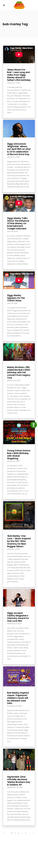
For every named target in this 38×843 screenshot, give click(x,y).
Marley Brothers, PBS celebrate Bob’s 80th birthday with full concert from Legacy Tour (18, 372)
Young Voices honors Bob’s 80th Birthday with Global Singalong (18, 454)
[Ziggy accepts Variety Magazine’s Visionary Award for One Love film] (19, 598)
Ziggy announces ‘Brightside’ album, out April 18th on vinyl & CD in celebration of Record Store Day (19, 149)
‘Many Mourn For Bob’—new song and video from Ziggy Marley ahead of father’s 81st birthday (19, 75)
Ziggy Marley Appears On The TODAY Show (16, 298)
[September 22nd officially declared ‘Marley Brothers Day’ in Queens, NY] (19, 759)
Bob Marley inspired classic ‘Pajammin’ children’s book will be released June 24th (18, 698)
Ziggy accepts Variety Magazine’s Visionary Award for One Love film (18, 616)
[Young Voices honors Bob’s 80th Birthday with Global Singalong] (19, 432)
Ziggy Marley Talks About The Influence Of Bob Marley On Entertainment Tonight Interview (18, 223)
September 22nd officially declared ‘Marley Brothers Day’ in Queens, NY (19, 780)
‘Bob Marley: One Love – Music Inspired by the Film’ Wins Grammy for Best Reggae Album (19, 541)
